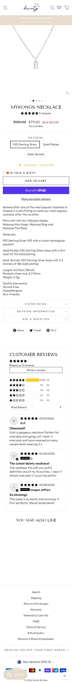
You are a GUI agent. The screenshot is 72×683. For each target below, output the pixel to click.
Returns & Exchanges (36, 603)
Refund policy (36, 633)
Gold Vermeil (36, 154)
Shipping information (36, 311)
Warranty (36, 609)
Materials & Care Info (36, 615)
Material (36, 137)
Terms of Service (36, 627)
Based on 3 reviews (22, 365)
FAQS (36, 621)
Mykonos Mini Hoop (15, 224)
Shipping (36, 598)
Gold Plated (51, 144)
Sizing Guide (36, 303)
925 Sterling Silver (25, 144)
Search (36, 592)
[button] (30, 113)
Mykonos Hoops (37, 220)
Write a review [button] (36, 370)
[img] (29, 418)
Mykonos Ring (38, 224)
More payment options (36, 199)
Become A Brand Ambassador (36, 638)
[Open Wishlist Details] (59, 8)
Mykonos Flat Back (15, 228)
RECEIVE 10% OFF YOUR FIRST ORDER (35, 649)
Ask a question (36, 319)
